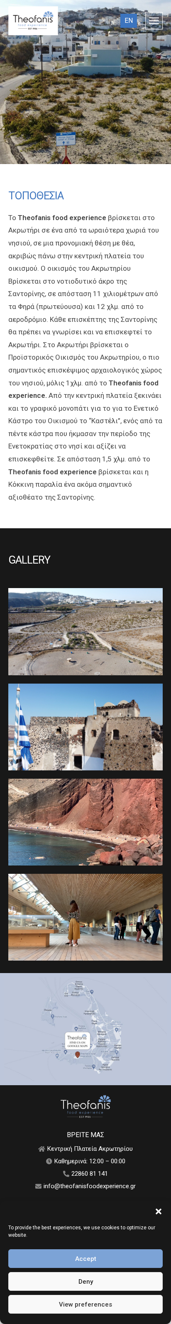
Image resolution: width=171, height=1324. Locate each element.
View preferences (85, 1304)
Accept (85, 1259)
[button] (158, 1211)
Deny (85, 1281)
